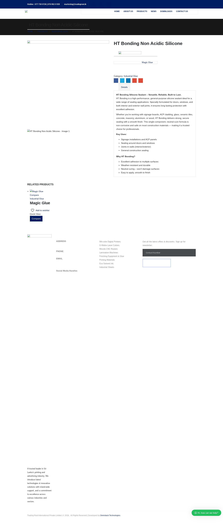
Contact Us (182, 11)
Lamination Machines (108, 252)
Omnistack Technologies (110, 515)
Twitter (122, 80)
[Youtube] (101, 4)
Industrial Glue (131, 76)
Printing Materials (107, 260)
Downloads (166, 11)
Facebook (116, 80)
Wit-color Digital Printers (110, 241)
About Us (128, 11)
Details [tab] (124, 87)
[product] (40, 191)
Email (140, 80)
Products (142, 11)
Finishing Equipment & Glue (111, 256)
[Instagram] (108, 4)
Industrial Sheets (106, 267)
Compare (34, 195)
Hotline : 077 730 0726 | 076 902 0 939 (43, 4)
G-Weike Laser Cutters (109, 245)
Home (117, 11)
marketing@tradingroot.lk (75, 4)
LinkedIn (128, 80)
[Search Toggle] (194, 11)
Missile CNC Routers (108, 249)
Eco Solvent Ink (106, 263)
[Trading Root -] (51, 11)
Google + (134, 80)
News (153, 11)
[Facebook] (93, 4)
